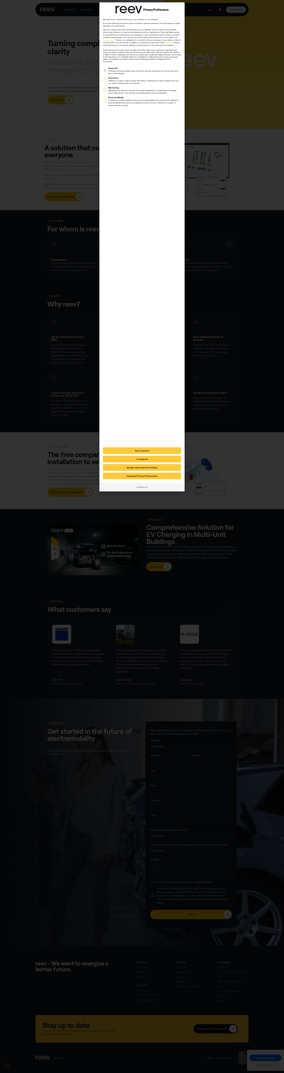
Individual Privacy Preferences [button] (142, 476)
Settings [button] (168, 42)
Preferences (142, 487)
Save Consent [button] (142, 450)
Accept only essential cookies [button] (142, 467)
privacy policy (109, 40)
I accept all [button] (142, 459)
